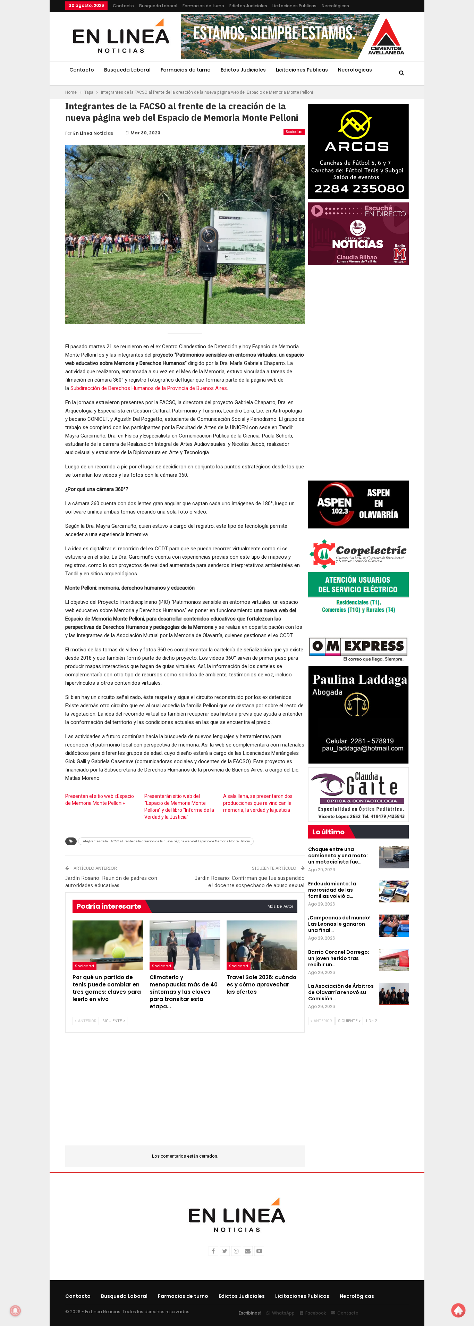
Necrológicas (335, 6)
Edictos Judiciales (248, 6)
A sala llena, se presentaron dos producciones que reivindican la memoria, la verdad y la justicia (258, 803)
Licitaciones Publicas (294, 6)
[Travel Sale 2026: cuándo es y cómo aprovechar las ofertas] (262, 945)
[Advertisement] (449, 104)
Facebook (315, 1313)
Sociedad (294, 131)
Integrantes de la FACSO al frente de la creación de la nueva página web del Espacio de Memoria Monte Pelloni (166, 841)
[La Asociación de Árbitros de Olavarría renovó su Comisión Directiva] (394, 994)
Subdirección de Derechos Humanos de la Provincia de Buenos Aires (148, 388)
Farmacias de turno (203, 6)
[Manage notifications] (15, 1310)
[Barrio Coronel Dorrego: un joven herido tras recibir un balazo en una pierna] (394, 960)
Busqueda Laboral (158, 6)
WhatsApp (283, 1313)
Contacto (123, 6)
